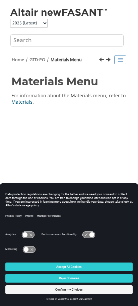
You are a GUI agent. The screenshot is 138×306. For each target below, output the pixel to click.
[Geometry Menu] (102, 61)
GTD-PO (37, 60)
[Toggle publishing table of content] (120, 60)
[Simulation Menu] (109, 61)
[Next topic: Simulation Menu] (109, 61)
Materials (21, 102)
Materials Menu (66, 60)
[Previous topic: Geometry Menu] (102, 61)
